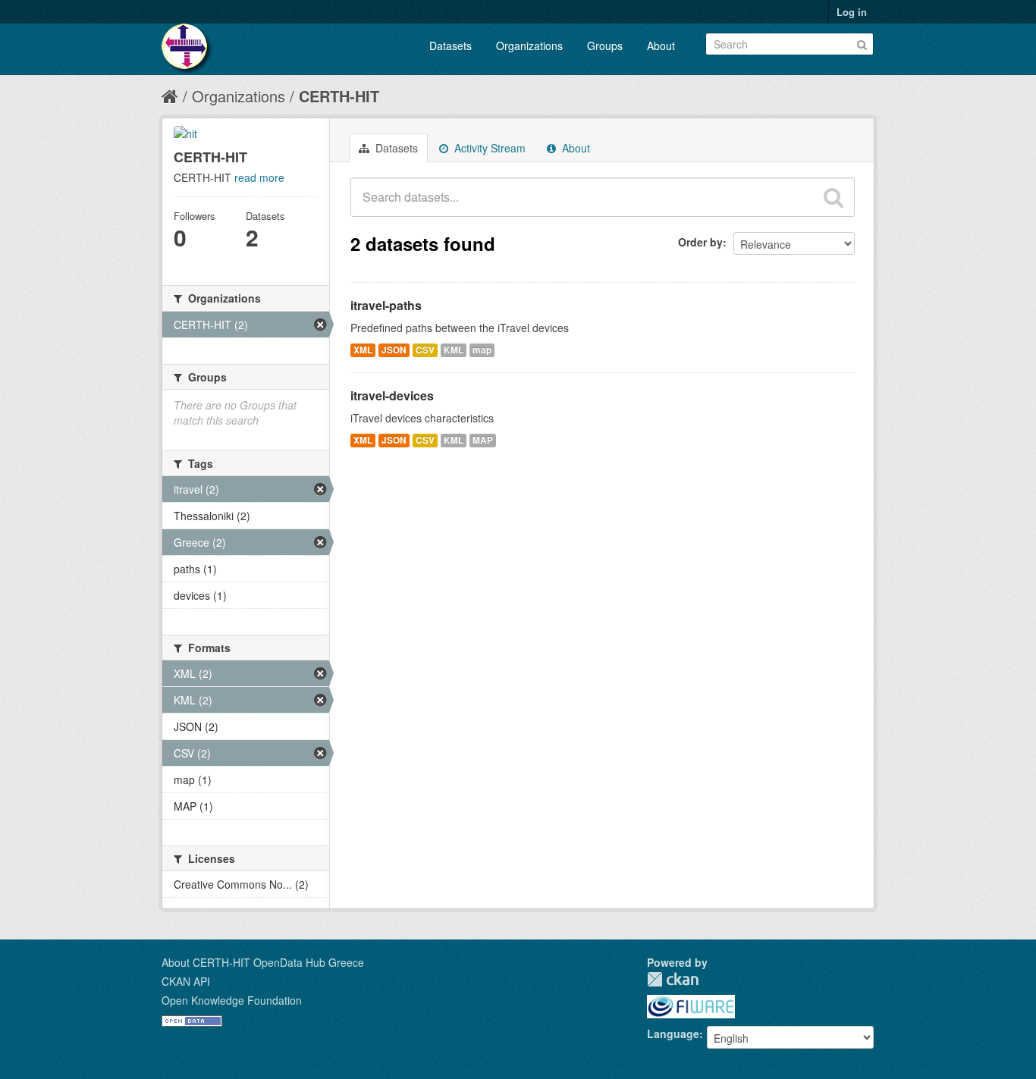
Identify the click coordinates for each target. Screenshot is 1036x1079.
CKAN (673, 979)
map (481, 349)
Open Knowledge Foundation (232, 1000)
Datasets (450, 45)
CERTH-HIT (339, 96)
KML (453, 349)
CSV (425, 349)
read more (259, 177)
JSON (394, 349)
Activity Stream (488, 147)
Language (673, 1033)
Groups (605, 45)
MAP (482, 440)
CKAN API (186, 981)
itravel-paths (386, 305)
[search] (833, 197)
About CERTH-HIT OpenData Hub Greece (263, 962)
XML (362, 349)
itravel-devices (392, 395)
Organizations (529, 45)
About (661, 45)
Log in (852, 12)
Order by (700, 241)
